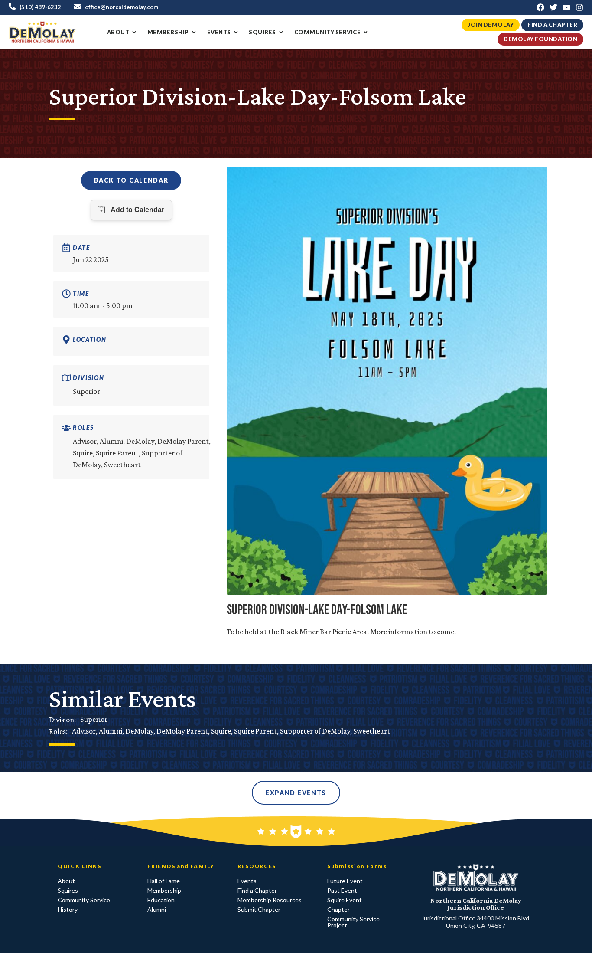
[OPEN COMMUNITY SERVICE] (365, 32)
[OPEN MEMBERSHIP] (194, 32)
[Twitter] (553, 7)
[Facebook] (540, 7)
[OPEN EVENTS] (236, 32)
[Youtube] (566, 7)
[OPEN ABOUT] (134, 32)
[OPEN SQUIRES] (281, 32)
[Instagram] (579, 7)
